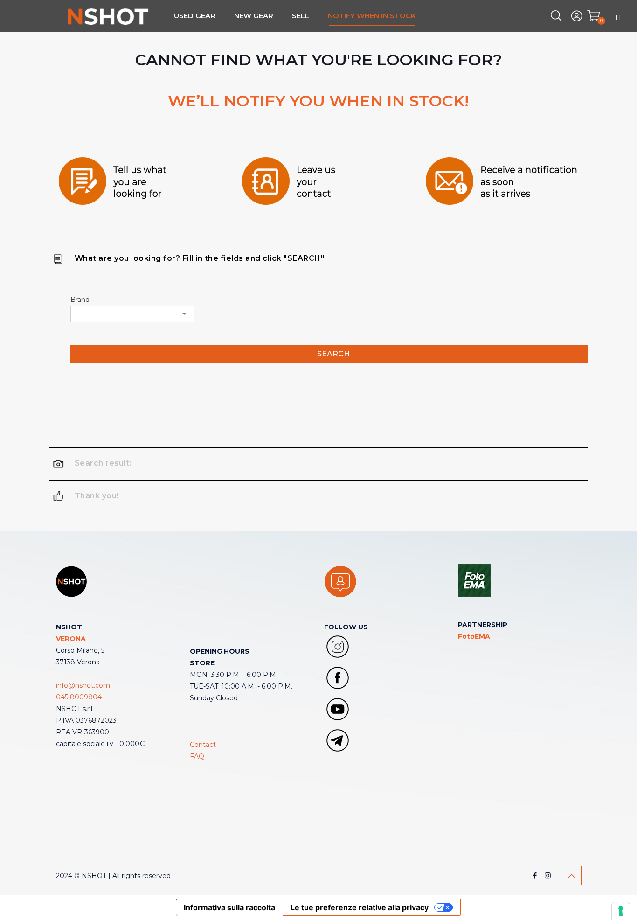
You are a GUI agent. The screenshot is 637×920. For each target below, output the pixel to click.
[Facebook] (535, 875)
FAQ (197, 756)
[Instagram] (548, 875)
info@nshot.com (83, 685)
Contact (203, 744)
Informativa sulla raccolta (229, 907)
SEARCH (333, 353)
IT (619, 18)
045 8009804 (79, 697)
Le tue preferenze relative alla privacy (360, 907)
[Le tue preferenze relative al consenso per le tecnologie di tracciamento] (621, 911)
